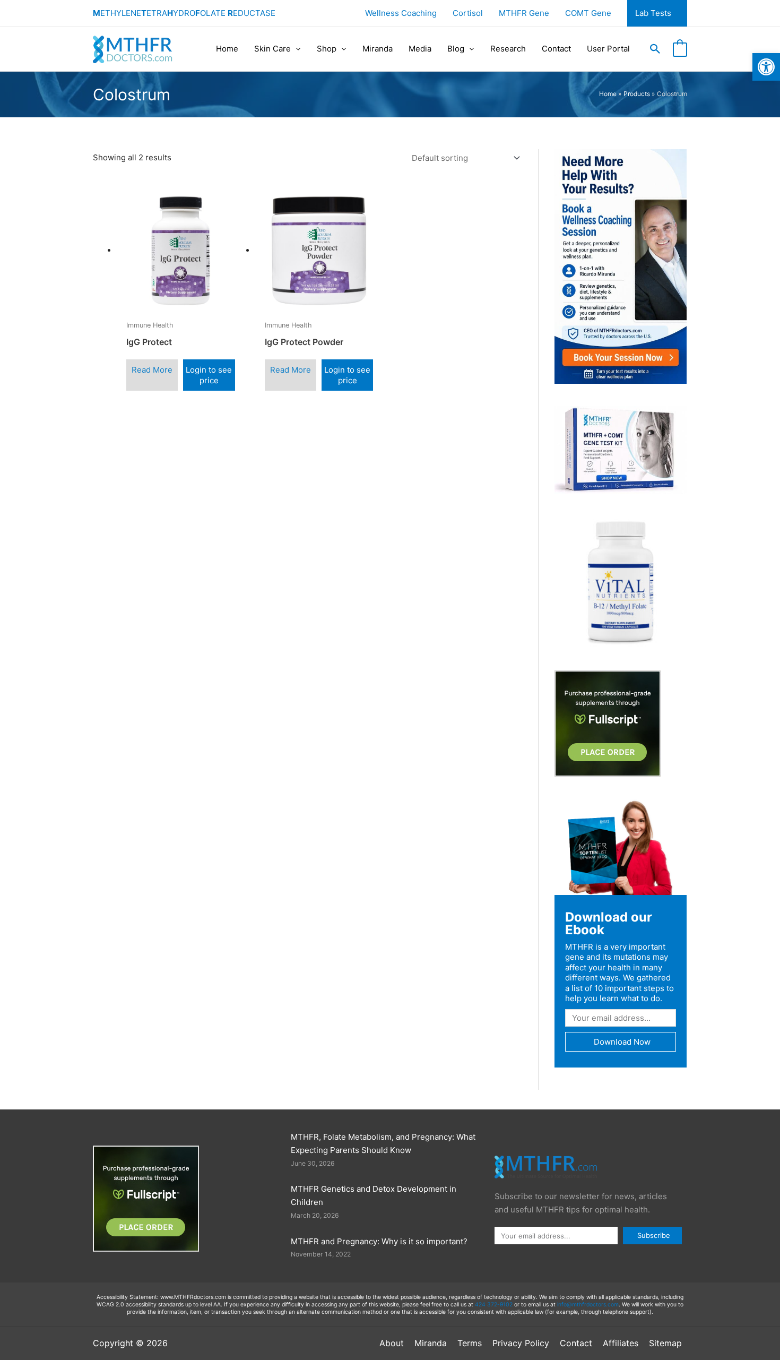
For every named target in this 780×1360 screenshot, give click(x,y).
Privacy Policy (520, 1343)
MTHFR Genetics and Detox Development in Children (373, 1195)
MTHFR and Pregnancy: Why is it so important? (379, 1241)
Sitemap (665, 1343)
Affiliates (620, 1343)
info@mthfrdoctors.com (588, 1304)
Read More (152, 370)
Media (420, 49)
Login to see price (209, 375)
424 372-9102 (494, 1304)
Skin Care (272, 49)
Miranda (377, 49)
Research (508, 49)
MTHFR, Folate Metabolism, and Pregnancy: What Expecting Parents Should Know (383, 1143)
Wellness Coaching (401, 13)
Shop (326, 49)
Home (227, 49)
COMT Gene (588, 13)
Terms (469, 1343)
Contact (556, 49)
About (391, 1343)
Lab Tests (653, 13)
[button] (655, 49)
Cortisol (468, 13)
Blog (455, 49)
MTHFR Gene (524, 13)
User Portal (608, 49)
